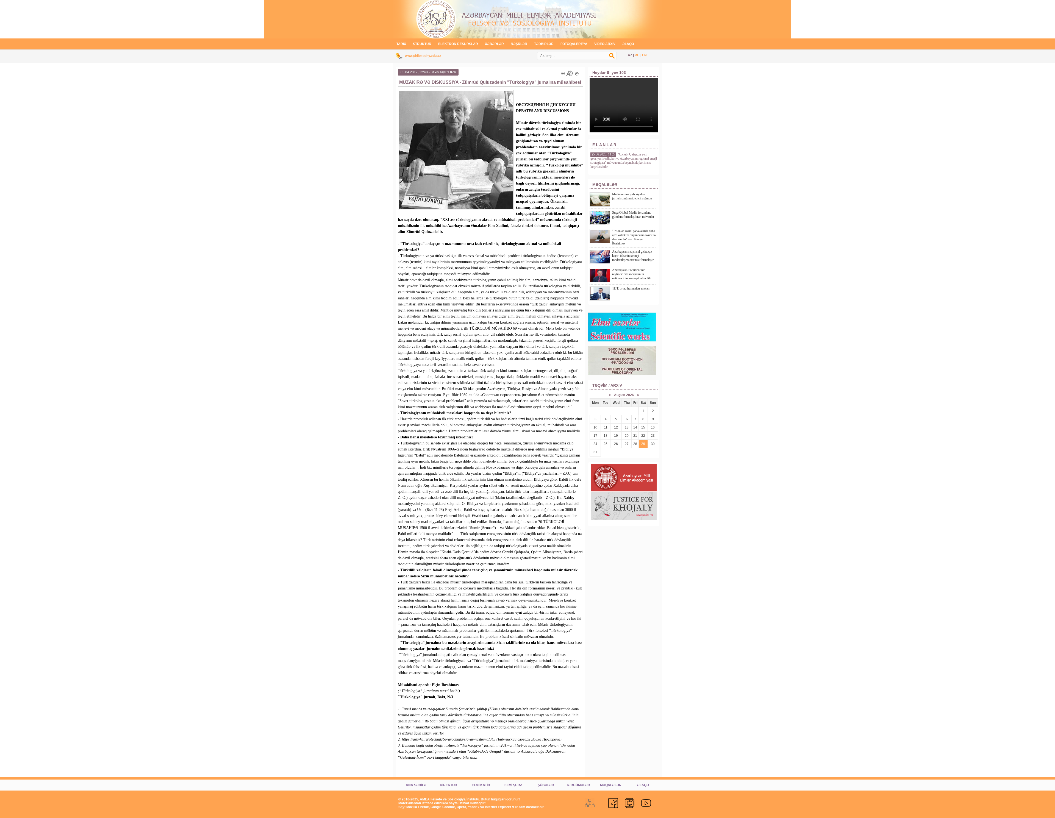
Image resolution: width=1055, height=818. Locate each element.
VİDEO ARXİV (604, 44)
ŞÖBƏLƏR (546, 785)
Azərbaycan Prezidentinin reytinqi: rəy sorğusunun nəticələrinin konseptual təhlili (631, 274)
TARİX (401, 44)
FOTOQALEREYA (573, 44)
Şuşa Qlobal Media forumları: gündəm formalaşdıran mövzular (633, 215)
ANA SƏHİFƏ (416, 785)
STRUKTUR (422, 44)
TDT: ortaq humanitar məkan (630, 288)
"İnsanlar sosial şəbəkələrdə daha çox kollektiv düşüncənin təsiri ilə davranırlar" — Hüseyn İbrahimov (634, 237)
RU (637, 55)
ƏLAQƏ (628, 44)
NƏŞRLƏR (519, 44)
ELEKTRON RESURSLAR (458, 44)
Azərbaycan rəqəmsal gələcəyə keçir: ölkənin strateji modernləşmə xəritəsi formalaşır (633, 256)
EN (644, 55)
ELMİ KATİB (481, 785)
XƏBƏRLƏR (494, 44)
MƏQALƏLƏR (610, 785)
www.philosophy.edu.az (423, 56)
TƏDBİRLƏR (544, 44)
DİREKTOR (448, 785)
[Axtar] (614, 58)
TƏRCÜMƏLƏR (578, 785)
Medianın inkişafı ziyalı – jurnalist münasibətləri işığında (632, 196)
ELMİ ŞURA (513, 785)
